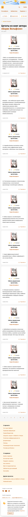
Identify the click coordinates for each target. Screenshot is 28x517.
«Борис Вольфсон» (11, 28)
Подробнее (22, 510)
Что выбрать (4, 11)
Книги (5, 16)
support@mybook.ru (17, 497)
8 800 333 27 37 (6, 497)
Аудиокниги (15, 16)
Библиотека (14, 11)
